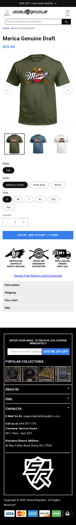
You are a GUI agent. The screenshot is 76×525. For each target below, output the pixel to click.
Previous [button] (7, 89)
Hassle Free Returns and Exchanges (38, 276)
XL (40, 199)
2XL (53, 199)
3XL (8, 207)
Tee (8, 170)
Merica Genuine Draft (23, 28)
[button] (7, 12)
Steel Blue (39, 184)
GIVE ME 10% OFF (55, 351)
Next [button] (68, 89)
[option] (38, 89)
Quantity (7, 215)
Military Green (15, 184)
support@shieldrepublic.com (41, 416)
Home (6, 28)
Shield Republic (36, 500)
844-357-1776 (27, 423)
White (58, 184)
